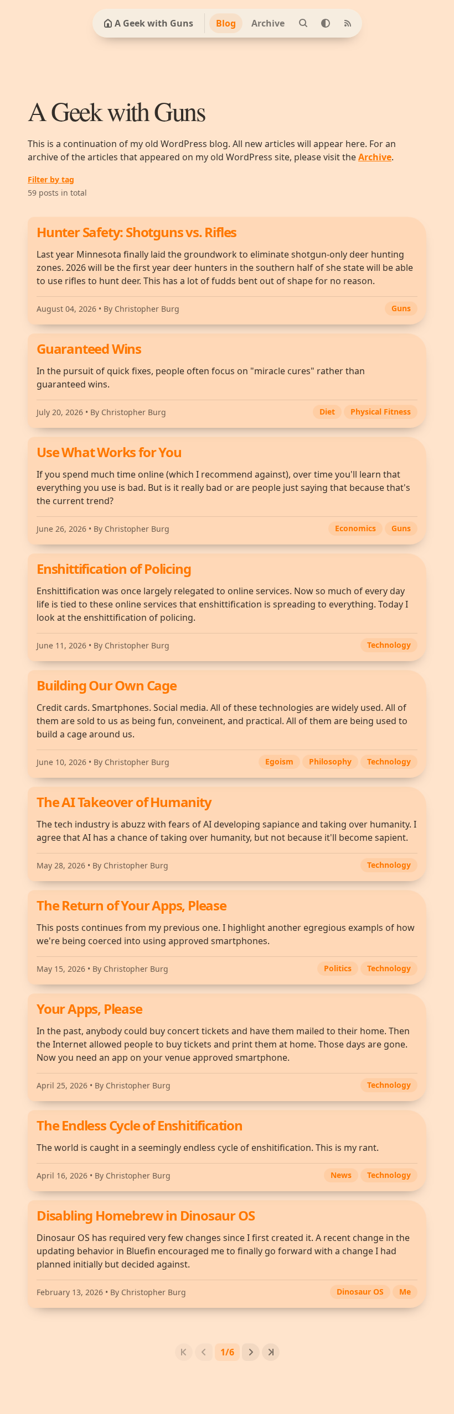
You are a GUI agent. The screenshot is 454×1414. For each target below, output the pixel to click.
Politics (338, 968)
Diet (327, 411)
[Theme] (326, 23)
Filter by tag (51, 179)
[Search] (303, 23)
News (341, 1175)
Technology (389, 645)
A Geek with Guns (154, 23)
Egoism (279, 761)
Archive (268, 23)
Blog (226, 23)
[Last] (271, 1352)
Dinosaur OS (360, 1291)
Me (405, 1291)
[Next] (251, 1352)
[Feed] (348, 23)
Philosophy (330, 761)
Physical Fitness (380, 411)
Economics (355, 528)
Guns (401, 308)
